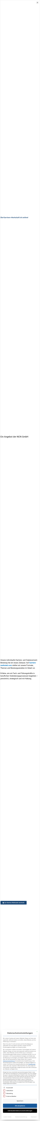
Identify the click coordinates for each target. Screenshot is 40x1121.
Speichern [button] (20, 1101)
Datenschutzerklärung (9, 1061)
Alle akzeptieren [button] (20, 1106)
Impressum (34, 1117)
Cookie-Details (7, 1117)
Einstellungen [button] (31, 1064)
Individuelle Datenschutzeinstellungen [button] (20, 1110)
